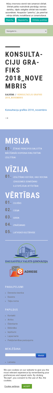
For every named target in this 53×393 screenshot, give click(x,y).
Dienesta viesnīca (16, 293)
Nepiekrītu (23, 20)
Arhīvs (11, 320)
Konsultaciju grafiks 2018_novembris (26, 109)
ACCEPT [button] (26, 386)
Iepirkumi (12, 332)
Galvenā (9, 94)
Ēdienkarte (13, 324)
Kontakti (11, 315)
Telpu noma (13, 301)
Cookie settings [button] (11, 386)
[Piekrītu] (49, 12)
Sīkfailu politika (39, 20)
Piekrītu (10, 20)
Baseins (11, 297)
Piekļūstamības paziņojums (20, 340)
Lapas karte (13, 336)
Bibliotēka (12, 328)
